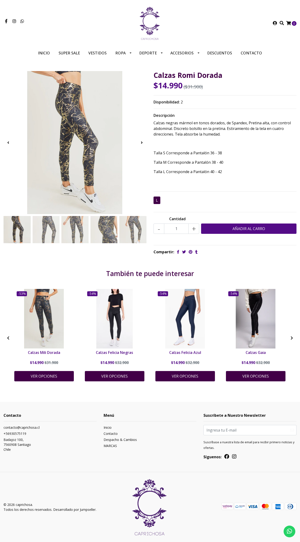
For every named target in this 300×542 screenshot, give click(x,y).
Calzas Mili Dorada (44, 352)
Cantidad (177, 218)
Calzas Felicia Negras (114, 352)
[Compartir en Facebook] (178, 251)
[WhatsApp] (22, 21)
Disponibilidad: (167, 102)
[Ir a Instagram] (14, 21)
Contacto (251, 53)
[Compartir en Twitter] (184, 251)
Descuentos (219, 53)
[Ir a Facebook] (6, 21)
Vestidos (97, 53)
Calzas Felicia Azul (185, 352)
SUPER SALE (69, 53)
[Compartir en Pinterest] (190, 251)
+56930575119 (15, 433)
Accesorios (182, 53)
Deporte (148, 53)
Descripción (164, 115)
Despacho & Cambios (120, 439)
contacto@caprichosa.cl (22, 427)
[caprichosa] (150, 22)
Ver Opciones (44, 376)
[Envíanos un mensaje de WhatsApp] (289, 531)
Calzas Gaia (256, 352)
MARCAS (110, 445)
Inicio (44, 53)
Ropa (120, 53)
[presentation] (8, 142)
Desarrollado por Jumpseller (74, 509)
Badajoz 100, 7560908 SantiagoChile (17, 444)
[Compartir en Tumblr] (196, 251)
